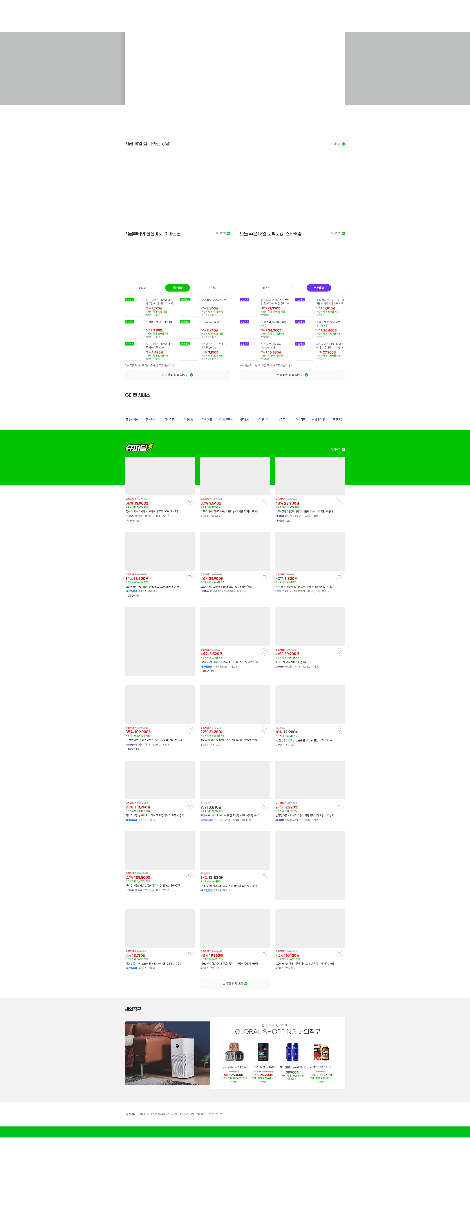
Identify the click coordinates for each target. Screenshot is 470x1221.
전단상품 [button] (177, 288)
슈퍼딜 (139, 447)
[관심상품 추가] (190, 501)
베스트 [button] (266, 288)
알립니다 (130, 1114)
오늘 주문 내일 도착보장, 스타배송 (271, 234)
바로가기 (221, 233)
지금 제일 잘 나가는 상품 (147, 144)
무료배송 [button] (319, 288)
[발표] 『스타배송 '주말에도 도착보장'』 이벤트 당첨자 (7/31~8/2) (172, 1114)
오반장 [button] (212, 288)
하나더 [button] (142, 288)
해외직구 (133, 1009)
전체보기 (336, 144)
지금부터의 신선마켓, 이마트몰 (152, 234)
